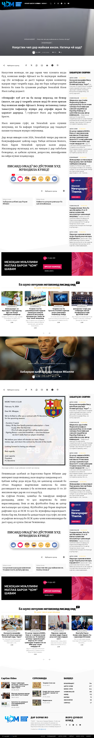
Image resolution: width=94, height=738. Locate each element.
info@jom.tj (42, 729)
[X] (65, 4)
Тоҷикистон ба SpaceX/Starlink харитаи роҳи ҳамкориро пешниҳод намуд (58, 312)
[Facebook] (55, 4)
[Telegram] (62, 4)
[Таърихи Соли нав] (36, 685)
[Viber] (57, 65)
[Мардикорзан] (36, 703)
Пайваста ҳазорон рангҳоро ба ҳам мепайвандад (49, 203)
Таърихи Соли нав (49, 683)
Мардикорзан (47, 700)
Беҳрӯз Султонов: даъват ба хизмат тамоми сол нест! (51, 693)
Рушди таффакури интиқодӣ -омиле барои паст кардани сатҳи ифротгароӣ (19, 685)
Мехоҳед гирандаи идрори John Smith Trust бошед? (20, 694)
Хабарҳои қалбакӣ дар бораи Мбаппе (15, 203)
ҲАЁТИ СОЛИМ (73, 78)
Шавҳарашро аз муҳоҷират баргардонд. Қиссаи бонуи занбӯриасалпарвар (80, 162)
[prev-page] (44, 333)
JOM (39, 52)
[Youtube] (68, 4)
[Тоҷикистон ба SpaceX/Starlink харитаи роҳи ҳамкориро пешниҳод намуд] (58, 298)
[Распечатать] (47, 65)
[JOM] (34, 52)
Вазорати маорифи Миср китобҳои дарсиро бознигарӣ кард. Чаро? (80, 82)
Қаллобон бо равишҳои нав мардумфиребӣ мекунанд (19, 703)
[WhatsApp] (36, 65)
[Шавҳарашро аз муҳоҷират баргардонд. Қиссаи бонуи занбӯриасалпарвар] (11, 298)
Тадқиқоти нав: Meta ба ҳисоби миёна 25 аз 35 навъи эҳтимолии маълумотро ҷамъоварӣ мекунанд (79, 212)
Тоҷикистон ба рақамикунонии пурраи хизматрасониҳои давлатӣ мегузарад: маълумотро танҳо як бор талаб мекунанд (35, 313)
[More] (63, 191)
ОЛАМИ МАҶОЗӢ (74, 98)
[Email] (42, 65)
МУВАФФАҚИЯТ (29, 39)
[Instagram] (58, 4)
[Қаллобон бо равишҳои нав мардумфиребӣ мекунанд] (5, 704)
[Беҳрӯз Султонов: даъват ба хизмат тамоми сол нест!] (36, 694)
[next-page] (49, 333)
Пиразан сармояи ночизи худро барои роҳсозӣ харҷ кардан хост (80, 236)
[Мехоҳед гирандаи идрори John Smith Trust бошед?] (5, 696)
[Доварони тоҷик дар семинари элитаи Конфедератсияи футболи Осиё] (82, 298)
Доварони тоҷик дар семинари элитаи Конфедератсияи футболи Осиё (82, 312)
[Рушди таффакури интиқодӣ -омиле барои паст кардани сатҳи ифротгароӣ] (5, 685)
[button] (50, 3)
